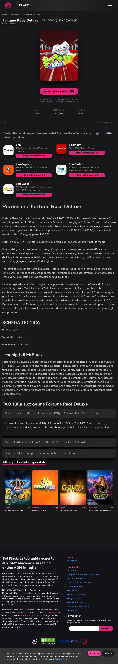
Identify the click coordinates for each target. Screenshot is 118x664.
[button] (109, 5)
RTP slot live (28, 615)
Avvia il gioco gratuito (56, 91)
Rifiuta (108, 653)
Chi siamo (72, 570)
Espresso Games (10, 23)
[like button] (4, 121)
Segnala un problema (102, 122)
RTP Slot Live (74, 586)
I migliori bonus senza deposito (84, 574)
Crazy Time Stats (50, 612)
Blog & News (74, 598)
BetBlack (72, 560)
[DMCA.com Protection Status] (48, 641)
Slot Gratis (73, 590)
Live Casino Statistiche (79, 582)
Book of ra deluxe (76, 594)
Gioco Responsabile (78, 606)
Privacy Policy (74, 602)
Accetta (94, 653)
